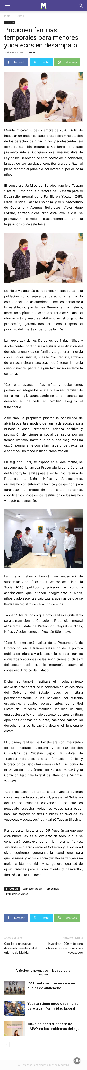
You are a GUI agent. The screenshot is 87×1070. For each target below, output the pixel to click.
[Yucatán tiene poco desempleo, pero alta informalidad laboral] (14, 1008)
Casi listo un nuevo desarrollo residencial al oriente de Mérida (20, 948)
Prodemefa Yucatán (17, 893)
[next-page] (13, 1044)
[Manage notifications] (77, 1060)
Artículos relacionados (32, 970)
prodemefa (53, 888)
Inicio (7, 16)
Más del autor (62, 970)
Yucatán (19, 16)
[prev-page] (7, 1044)
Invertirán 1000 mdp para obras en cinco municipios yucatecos (64, 948)
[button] (7, 5)
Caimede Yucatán (32, 888)
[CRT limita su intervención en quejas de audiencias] (14, 988)
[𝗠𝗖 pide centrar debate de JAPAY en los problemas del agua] (14, 1028)
